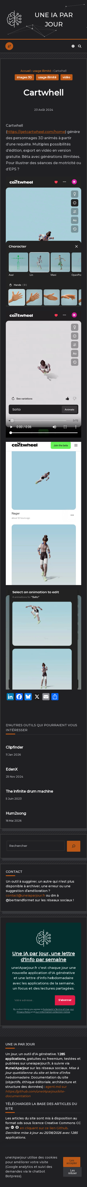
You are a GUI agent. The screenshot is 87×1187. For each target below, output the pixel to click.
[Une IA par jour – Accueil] (14, 19)
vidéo (66, 77)
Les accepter (71, 1162)
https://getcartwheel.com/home (36, 132)
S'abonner (65, 1000)
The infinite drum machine (29, 791)
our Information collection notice (52, 1012)
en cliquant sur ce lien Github (44, 1128)
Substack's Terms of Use (56, 1009)
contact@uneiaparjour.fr (25, 895)
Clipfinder (14, 747)
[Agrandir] (74, 184)
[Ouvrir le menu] (9, 46)
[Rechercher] (80, 46)
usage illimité (42, 70)
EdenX (12, 769)
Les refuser (72, 1172)
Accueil (26, 70)
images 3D (24, 77)
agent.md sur (36, 1091)
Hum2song (16, 813)
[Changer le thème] (73, 46)
